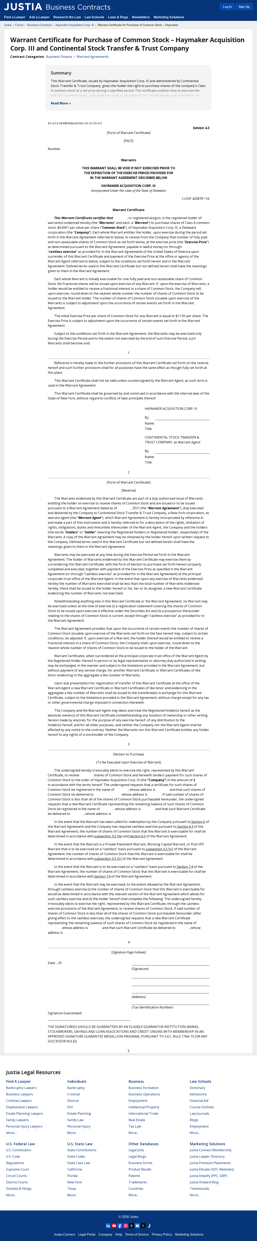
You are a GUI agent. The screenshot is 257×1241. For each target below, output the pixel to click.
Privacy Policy (162, 1234)
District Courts (17, 1182)
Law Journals (199, 1113)
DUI (70, 1107)
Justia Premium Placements (210, 1163)
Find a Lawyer (14, 17)
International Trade (143, 1113)
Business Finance (59, 56)
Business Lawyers (19, 1094)
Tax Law (134, 1126)
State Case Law (78, 1163)
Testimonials (199, 1188)
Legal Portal (86, 1234)
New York (74, 1182)
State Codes (76, 1156)
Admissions (198, 1094)
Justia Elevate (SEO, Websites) (212, 1169)
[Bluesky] (137, 1225)
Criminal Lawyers (19, 1100)
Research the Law (67, 17)
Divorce (73, 1100)
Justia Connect (64, 1234)
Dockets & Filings (19, 1188)
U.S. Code (13, 1156)
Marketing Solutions (169, 17)
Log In (227, 6)
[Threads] (131, 1225)
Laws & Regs (118, 17)
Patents (134, 1176)
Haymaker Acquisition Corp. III (75, 25)
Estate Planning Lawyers (24, 1113)
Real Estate (136, 1120)
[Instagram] (125, 1225)
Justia (7, 25)
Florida (72, 1176)
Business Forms (140, 1163)
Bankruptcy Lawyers (21, 1088)
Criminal (73, 1094)
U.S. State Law (80, 1143)
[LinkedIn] (108, 1225)
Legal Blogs (137, 1156)
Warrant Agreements (93, 56)
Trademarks (137, 1182)
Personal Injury (78, 1126)
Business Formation (143, 1088)
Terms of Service (137, 1234)
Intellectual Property (143, 1107)
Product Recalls (139, 1169)
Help (118, 1234)
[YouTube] (114, 1225)
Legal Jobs (136, 1150)
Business (136, 1081)
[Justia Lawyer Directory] (149, 1225)
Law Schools (94, 17)
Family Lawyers (17, 1120)
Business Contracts (39, 25)
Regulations (15, 1163)
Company (105, 1234)
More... (11, 1133)
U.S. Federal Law (20, 1143)
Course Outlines (202, 1107)
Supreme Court (17, 1169)
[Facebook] (119, 1225)
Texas (71, 1188)
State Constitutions (81, 1150)
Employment (137, 1100)
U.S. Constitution (18, 1150)
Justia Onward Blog (204, 1182)
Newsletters (141, 17)
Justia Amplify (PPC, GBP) (208, 1176)
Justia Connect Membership (211, 1150)
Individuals (76, 1081)
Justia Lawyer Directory (207, 1156)
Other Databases (143, 1143)
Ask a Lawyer (39, 17)
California (74, 1169)
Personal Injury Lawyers (24, 1126)
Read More (59, 103)
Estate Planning (79, 1113)
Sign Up (244, 6)
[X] (143, 1225)
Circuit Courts (16, 1176)
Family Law (75, 1120)
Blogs (194, 1120)
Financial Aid (199, 1100)
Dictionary (197, 1088)
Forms (19, 25)
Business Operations (144, 1094)
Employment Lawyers (22, 1107)
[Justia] (23, 6)
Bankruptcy (76, 1088)
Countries (135, 1188)
